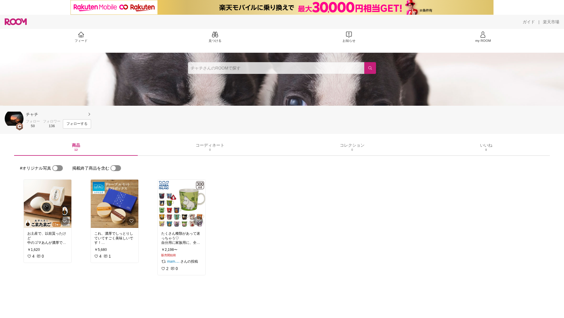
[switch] (57, 168)
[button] (14, 118)
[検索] (370, 68)
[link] (47, 204)
